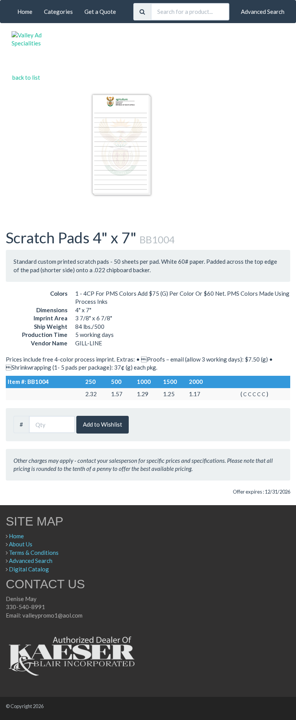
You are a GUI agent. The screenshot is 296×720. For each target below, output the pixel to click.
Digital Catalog (29, 569)
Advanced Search (262, 11)
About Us (20, 544)
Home (24, 11)
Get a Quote (100, 11)
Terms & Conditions (34, 552)
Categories (58, 11)
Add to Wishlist (102, 424)
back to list (26, 77)
